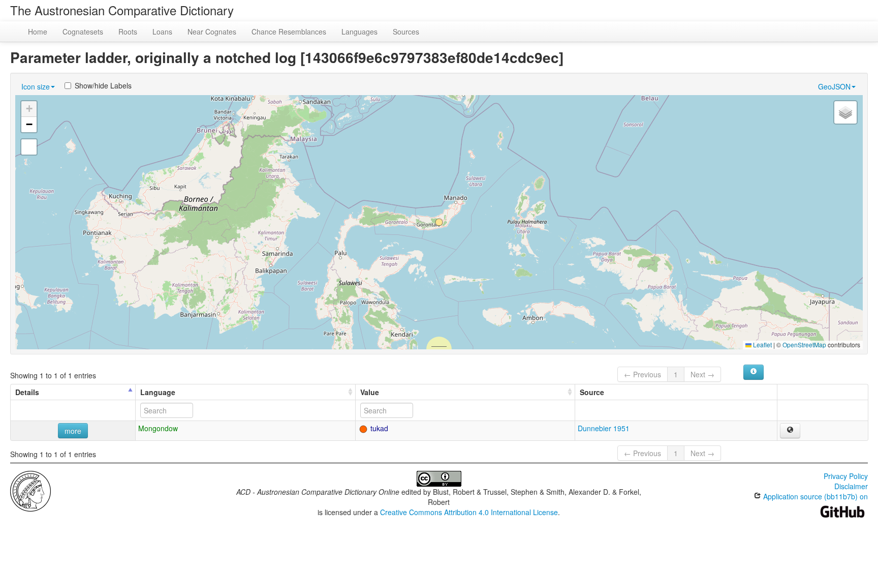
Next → (702, 374)
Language (157, 392)
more (73, 431)
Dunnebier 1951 (604, 428)
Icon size (35, 86)
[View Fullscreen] (29, 147)
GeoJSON (834, 86)
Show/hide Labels (103, 85)
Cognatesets (82, 31)
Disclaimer (851, 486)
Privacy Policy (846, 476)
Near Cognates (211, 31)
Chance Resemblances (289, 31)
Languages (359, 31)
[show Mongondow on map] (790, 430)
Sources (406, 31)
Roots (127, 31)
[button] (439, 222)
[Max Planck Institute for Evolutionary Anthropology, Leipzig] (30, 490)
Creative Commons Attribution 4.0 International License (469, 512)
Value (369, 392)
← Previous (642, 374)
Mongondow (158, 428)
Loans (162, 31)
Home (37, 31)
